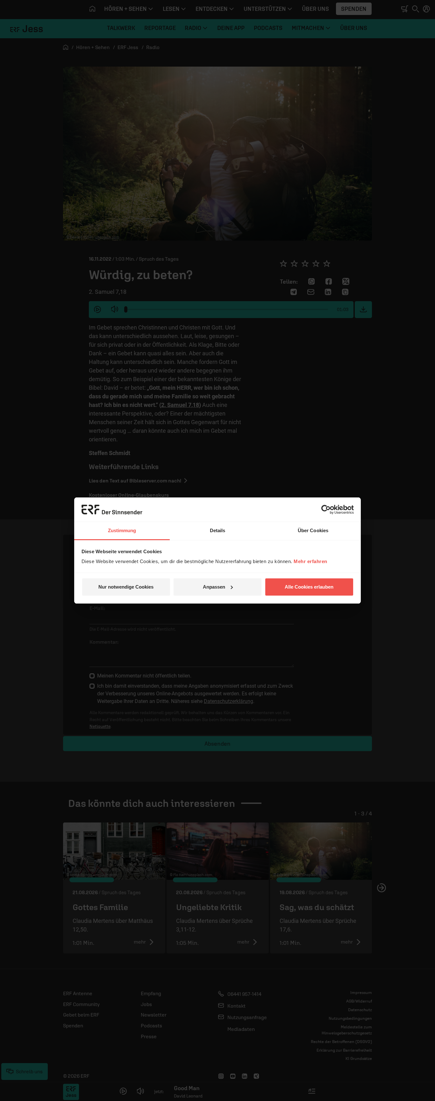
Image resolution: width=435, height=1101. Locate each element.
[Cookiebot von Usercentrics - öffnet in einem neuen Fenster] (326, 509)
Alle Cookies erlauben (309, 587)
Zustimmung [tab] (122, 530)
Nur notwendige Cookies (125, 587)
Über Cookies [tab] (313, 530)
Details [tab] (217, 530)
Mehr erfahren (310, 561)
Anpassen (214, 587)
